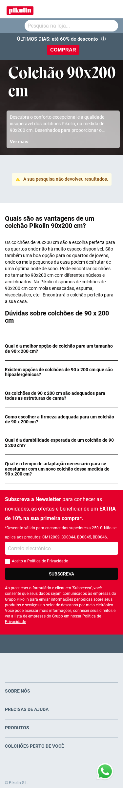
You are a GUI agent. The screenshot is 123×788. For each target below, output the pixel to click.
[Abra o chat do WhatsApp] (105, 771)
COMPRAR (63, 49)
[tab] (61, 349)
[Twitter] (49, 643)
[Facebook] (36, 643)
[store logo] (20, 9)
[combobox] (71, 25)
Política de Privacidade (47, 561)
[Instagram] (74, 643)
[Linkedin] (87, 643)
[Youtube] (61, 643)
